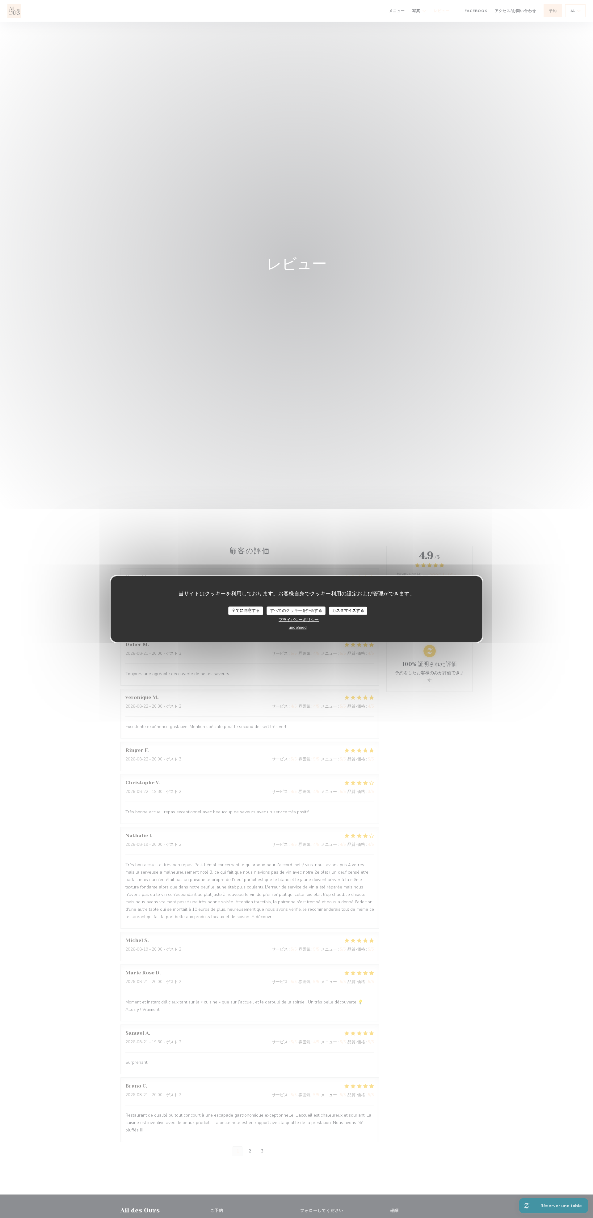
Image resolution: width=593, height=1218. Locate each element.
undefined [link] (298, 627)
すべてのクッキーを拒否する (296, 610)
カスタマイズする (348, 610)
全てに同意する (246, 610)
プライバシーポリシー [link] (299, 619)
